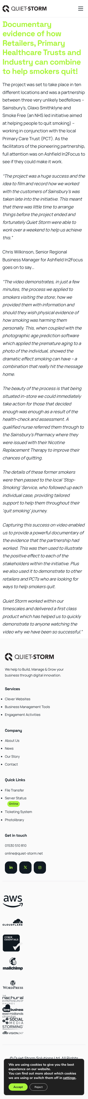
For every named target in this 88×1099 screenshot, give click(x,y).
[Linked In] (11, 867)
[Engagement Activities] (44, 708)
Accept (18, 1087)
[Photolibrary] (44, 806)
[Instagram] (40, 867)
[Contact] (44, 754)
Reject (38, 1087)
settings (69, 1078)
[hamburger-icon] (80, 9)
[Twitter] (25, 867)
